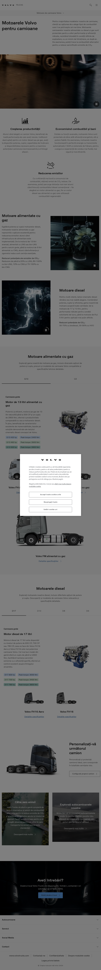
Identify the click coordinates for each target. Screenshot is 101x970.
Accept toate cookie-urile (50, 494)
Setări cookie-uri (50, 509)
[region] (50, 485)
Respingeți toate (50, 502)
